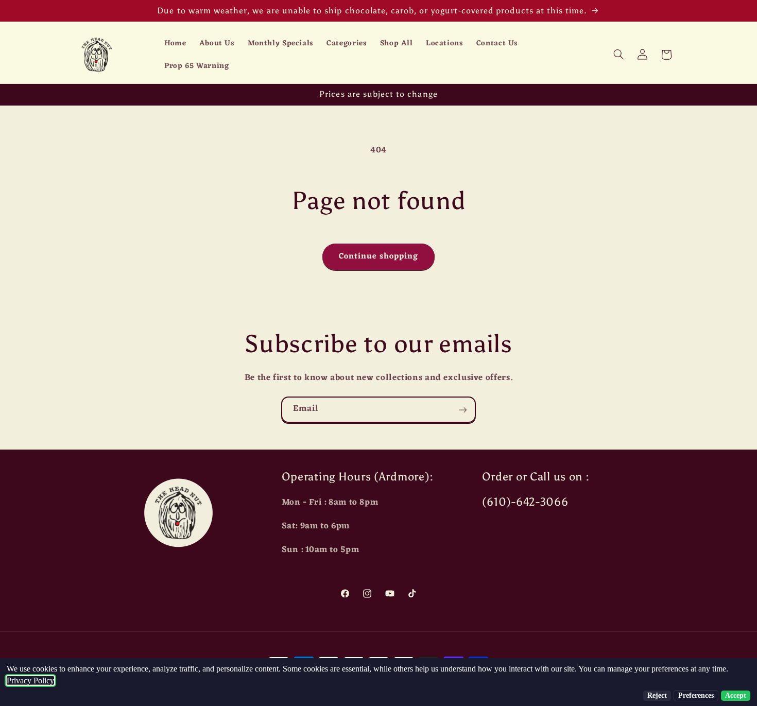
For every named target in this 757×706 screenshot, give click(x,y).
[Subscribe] (463, 410)
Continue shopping (379, 256)
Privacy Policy (30, 680)
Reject (657, 695)
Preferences (696, 695)
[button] (618, 54)
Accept (735, 695)
